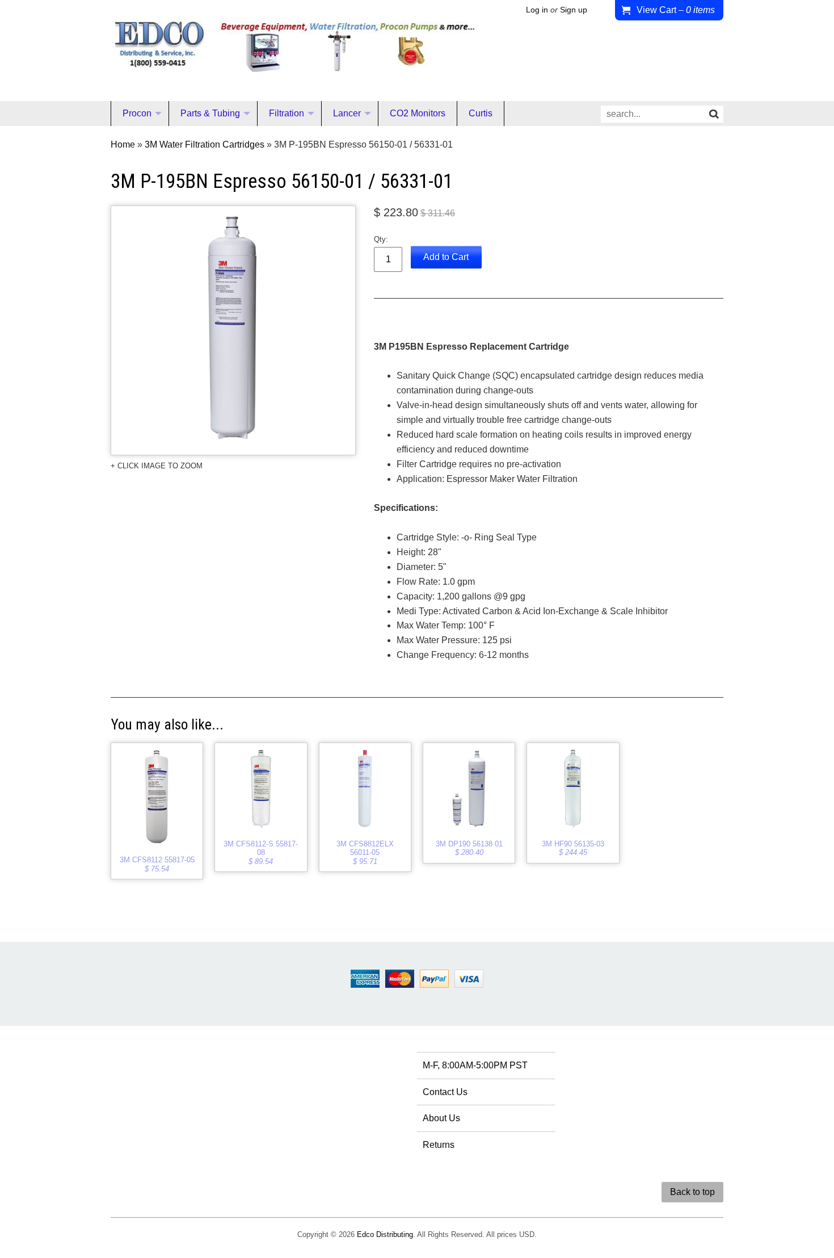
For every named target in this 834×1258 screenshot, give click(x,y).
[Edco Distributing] (294, 65)
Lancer (347, 113)
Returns (438, 1145)
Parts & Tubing (210, 113)
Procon (137, 113)
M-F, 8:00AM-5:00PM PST (475, 1065)
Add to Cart (446, 257)
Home (123, 144)
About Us (441, 1118)
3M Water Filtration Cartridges (204, 144)
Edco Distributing (385, 1234)
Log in (537, 10)
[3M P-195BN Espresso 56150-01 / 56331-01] (233, 330)
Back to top (692, 1192)
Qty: (381, 239)
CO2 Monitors (417, 113)
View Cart (676, 10)
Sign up (573, 10)
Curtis (480, 113)
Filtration (286, 113)
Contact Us (445, 1092)
